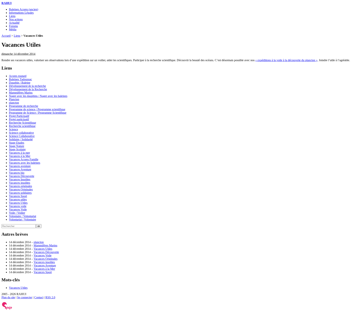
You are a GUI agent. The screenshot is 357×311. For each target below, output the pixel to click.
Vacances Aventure (20, 169)
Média (12, 29)
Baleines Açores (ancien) (23, 9)
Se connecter (24, 297)
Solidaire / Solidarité (21, 139)
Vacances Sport (18, 196)
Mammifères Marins (21, 92)
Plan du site (8, 297)
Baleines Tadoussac (20, 79)
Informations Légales (21, 12)
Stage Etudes (16, 142)
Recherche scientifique (22, 126)
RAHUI (6, 3)
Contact (38, 297)
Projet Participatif (19, 116)
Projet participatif (19, 119)
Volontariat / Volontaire (22, 219)
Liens (12, 16)
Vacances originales (20, 186)
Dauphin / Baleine (19, 82)
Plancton (14, 99)
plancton (14, 102)
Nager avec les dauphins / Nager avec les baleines (38, 96)
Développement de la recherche (27, 86)
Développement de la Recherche (28, 89)
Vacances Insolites (19, 179)
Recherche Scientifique (22, 122)
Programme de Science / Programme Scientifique (37, 112)
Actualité (14, 22)
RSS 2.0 (50, 297)
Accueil (6, 35)
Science (13, 129)
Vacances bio (16, 172)
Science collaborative (21, 132)
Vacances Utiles (18, 202)
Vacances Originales (21, 189)
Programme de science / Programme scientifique (37, 109)
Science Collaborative (22, 136)
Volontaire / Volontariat (22, 216)
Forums (13, 26)
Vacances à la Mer (19, 156)
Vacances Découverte (21, 176)
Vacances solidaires (20, 192)
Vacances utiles (18, 199)
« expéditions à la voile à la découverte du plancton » (286, 60)
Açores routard (17, 76)
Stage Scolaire (17, 149)
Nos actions (16, 19)
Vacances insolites (19, 182)
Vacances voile (17, 206)
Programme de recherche (23, 106)
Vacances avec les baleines (24, 162)
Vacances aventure (20, 166)
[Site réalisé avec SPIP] (7, 308)
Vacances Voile (18, 209)
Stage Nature (16, 146)
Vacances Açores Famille (23, 159)
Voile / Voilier (17, 212)
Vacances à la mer (19, 152)
